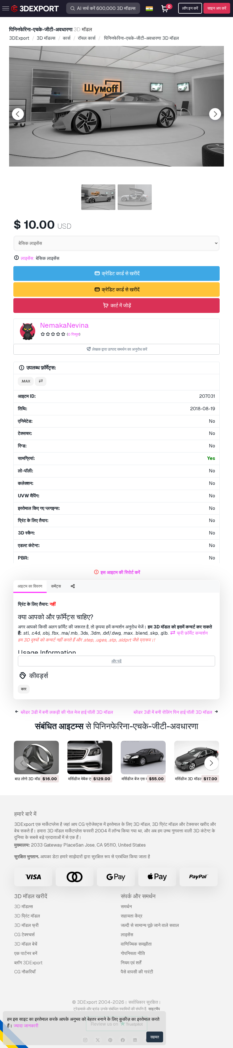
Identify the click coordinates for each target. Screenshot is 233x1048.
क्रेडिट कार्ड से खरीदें (120, 273)
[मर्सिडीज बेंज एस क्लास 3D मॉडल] (143, 758)
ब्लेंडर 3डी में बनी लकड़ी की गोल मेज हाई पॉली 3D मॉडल (67, 712)
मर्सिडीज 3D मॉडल (188, 778)
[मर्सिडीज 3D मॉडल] (196, 758)
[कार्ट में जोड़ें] (39, 766)
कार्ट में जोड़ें (120, 305)
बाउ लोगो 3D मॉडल (29, 778)
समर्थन (126, 907)
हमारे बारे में (25, 814)
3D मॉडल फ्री (26, 925)
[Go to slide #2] (135, 197)
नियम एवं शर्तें (131, 963)
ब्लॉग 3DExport (28, 963)
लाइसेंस (127, 935)
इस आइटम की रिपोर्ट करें (120, 572)
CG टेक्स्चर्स (24, 935)
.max (25, 381)
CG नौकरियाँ (25, 972)
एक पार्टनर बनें (25, 953)
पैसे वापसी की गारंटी (137, 972)
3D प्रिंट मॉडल (27, 916)
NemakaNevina (64, 325)
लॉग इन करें (190, 8)
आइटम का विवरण (30, 586)
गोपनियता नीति (133, 953)
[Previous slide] (18, 114)
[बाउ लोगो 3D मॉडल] (36, 758)
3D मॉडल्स (23, 907)
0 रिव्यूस (73, 334)
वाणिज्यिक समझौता (136, 944)
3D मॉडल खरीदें (30, 896)
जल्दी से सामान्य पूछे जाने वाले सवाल (150, 925)
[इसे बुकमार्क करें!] (50, 766)
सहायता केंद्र (131, 916)
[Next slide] (215, 114)
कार (23, 689)
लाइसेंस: (28, 258)
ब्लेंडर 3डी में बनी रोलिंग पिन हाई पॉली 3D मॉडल (173, 712)
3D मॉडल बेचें (25, 944)
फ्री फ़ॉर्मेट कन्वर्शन (192, 633)
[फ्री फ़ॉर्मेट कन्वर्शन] (40, 381)
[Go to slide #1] (98, 197)
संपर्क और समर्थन (138, 896)
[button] (211, 763)
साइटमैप (154, 1008)
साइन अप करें (216, 8)
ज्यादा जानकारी (26, 1026)
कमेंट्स (56, 586)
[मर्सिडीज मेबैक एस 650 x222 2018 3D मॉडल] (89, 758)
